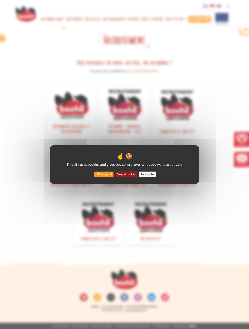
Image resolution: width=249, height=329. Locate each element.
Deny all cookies (126, 174)
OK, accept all (104, 174)
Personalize (147, 174)
